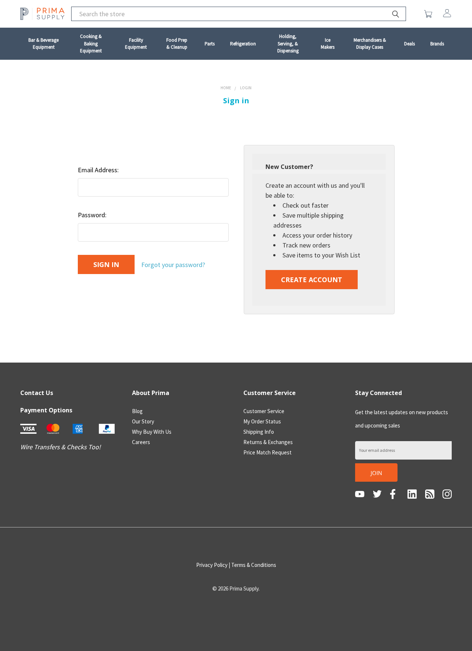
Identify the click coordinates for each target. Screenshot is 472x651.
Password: (92, 215)
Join (376, 473)
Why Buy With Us (151, 431)
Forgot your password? (173, 264)
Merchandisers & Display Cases (370, 44)
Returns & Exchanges (268, 442)
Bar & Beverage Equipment (43, 44)
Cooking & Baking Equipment (91, 43)
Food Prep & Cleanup (176, 44)
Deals (409, 44)
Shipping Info (258, 431)
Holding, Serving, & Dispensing (288, 43)
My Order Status (262, 421)
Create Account (311, 279)
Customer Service (263, 411)
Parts (210, 44)
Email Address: (98, 170)
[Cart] (430, 14)
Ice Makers (327, 44)
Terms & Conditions (253, 564)
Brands (437, 44)
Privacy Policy (212, 564)
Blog (137, 411)
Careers (141, 442)
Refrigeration (243, 44)
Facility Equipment (136, 44)
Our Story (143, 421)
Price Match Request (267, 452)
